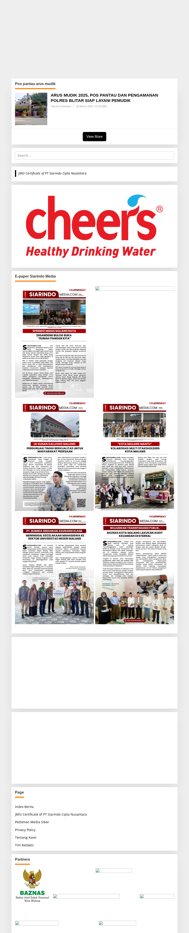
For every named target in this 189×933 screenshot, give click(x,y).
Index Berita (24, 807)
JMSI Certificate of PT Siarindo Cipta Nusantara (52, 173)
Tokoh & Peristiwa (61, 106)
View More (94, 136)
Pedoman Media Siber (32, 822)
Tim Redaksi (24, 845)
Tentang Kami (25, 837)
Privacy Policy (25, 830)
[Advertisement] (94, 39)
